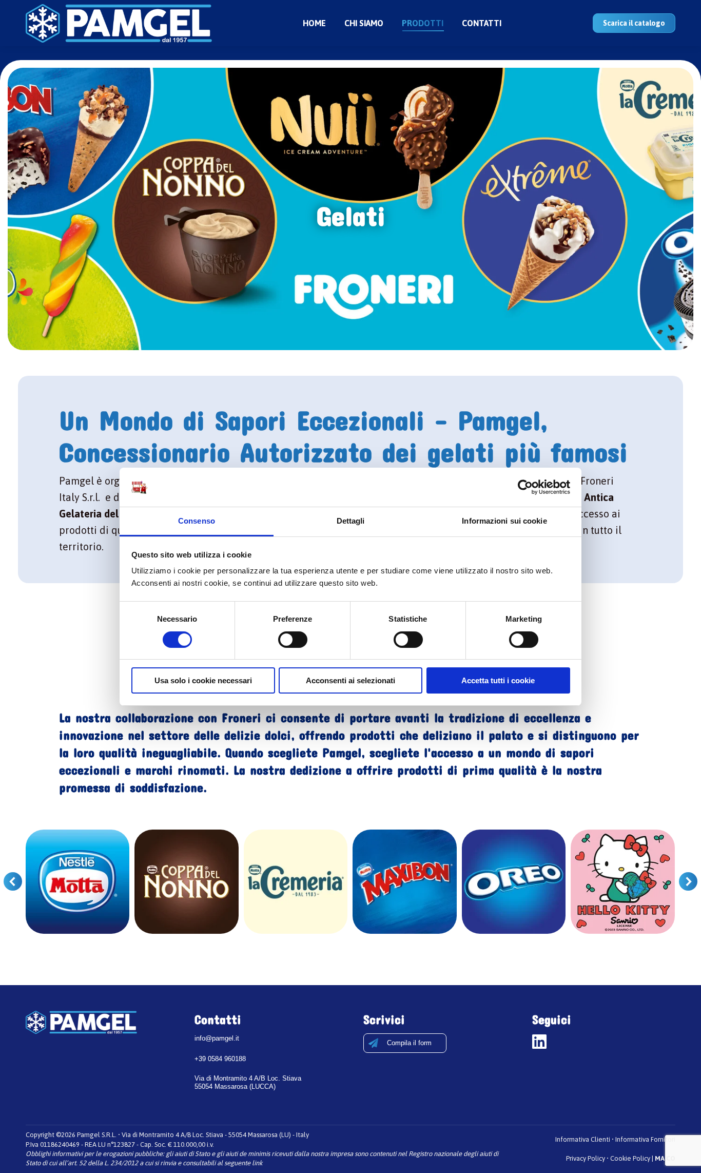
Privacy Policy (585, 1158)
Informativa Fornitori (645, 1139)
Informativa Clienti (582, 1139)
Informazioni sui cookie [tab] (504, 520)
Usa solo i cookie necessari (203, 680)
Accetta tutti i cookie (498, 680)
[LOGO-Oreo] (514, 882)
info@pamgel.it (216, 1038)
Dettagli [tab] (351, 520)
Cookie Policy (630, 1158)
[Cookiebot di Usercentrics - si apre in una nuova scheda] (525, 487)
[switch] (292, 639)
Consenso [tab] (196, 520)
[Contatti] (405, 1043)
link (257, 1163)
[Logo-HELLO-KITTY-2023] (623, 882)
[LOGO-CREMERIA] (296, 882)
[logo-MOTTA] (78, 882)
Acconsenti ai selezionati (350, 680)
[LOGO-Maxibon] (405, 882)
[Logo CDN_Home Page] (186, 882)
